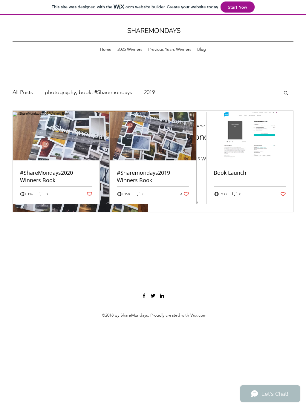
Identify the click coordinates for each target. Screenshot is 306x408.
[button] (286, 93)
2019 (149, 92)
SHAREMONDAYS (153, 30)
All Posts (23, 92)
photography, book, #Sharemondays (88, 92)
